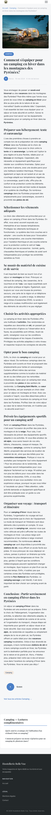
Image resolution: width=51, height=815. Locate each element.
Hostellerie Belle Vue (14, 763)
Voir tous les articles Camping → (18, 699)
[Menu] (46, 2)
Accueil (5, 8)
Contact (5, 800)
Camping (12, 8)
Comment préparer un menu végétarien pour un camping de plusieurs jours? (25, 739)
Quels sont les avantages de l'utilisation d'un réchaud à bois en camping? (23, 732)
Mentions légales (8, 796)
